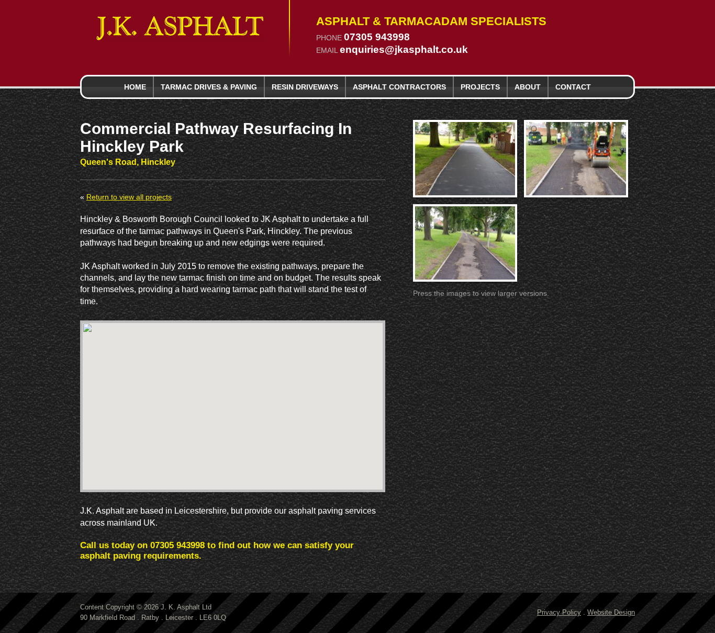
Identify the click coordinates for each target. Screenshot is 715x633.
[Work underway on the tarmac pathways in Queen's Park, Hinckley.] (576, 158)
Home (135, 87)
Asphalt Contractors (399, 87)
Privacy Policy (559, 612)
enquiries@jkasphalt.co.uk (404, 50)
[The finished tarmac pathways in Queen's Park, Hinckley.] (465, 158)
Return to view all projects (129, 197)
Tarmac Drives (209, 87)
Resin (305, 87)
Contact (573, 87)
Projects (480, 87)
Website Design (611, 612)
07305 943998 (377, 37)
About (528, 87)
